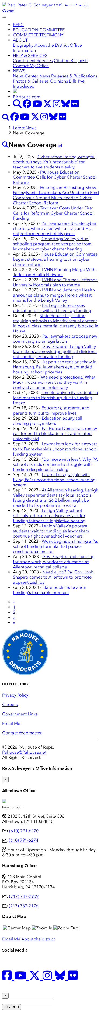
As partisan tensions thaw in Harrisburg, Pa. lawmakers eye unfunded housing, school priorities (54, 367)
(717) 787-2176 (23, 905)
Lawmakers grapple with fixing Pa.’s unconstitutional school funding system (54, 479)
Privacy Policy (15, 695)
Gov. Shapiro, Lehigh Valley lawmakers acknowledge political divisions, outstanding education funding (55, 351)
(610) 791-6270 (24, 830)
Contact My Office (31, 65)
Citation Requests (71, 60)
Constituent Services (33, 60)
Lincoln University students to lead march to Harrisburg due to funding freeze (55, 397)
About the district (38, 939)
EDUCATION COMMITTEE (39, 29)
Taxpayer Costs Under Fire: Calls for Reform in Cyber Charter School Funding (53, 213)
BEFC (18, 24)
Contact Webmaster (22, 732)
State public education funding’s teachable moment (49, 590)
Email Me (11, 723)
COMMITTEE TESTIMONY (38, 35)
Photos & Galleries (31, 81)
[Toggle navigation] (4, 17)
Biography (23, 45)
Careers (10, 704)
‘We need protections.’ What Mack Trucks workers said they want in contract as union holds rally (54, 382)
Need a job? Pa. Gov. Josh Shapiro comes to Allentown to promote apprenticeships (53, 577)
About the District (51, 45)
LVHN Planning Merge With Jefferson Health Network (54, 272)
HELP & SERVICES (30, 55)
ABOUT (20, 40)
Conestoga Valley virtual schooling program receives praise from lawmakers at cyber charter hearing (52, 244)
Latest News (24, 127)
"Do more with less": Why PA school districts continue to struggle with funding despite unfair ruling (55, 464)
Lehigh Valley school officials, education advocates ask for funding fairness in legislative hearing (49, 515)
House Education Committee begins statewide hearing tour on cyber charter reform (55, 259)
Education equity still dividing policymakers (47, 421)
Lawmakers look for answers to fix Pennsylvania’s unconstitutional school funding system (55, 449)
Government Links (19, 713)
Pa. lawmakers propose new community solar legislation (55, 339)
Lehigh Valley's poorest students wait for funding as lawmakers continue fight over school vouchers (51, 531)
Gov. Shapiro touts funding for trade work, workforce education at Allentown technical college (54, 561)
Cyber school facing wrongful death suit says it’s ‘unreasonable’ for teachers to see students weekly (54, 161)
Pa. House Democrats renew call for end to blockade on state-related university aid (55, 433)
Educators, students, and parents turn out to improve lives (51, 410)
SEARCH (11, 1007)
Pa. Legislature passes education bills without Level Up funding (52, 308)
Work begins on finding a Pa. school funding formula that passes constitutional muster (55, 546)
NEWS (19, 70)
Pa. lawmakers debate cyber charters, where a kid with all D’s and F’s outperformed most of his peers (55, 228)
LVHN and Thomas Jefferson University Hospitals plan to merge (55, 282)
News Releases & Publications (68, 76)
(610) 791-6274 (23, 840)
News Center (25, 76)
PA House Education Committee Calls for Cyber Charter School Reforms (54, 177)
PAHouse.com (26, 96)
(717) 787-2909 (24, 896)
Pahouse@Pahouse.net (24, 752)
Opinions (59, 81)
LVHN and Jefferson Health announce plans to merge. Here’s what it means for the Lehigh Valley (54, 295)
